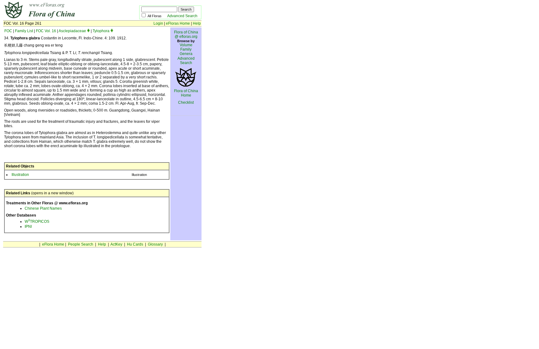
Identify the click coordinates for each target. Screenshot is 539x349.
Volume (186, 45)
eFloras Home (178, 23)
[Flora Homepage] (61, 18)
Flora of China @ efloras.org (186, 34)
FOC (8, 31)
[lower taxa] (88, 31)
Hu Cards (135, 244)
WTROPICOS (37, 221)
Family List (24, 31)
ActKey (116, 244)
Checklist (186, 102)
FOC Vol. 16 (46, 31)
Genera (186, 54)
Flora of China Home (186, 93)
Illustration (20, 174)
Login (158, 23)
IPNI (28, 226)
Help (197, 23)
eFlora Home (53, 244)
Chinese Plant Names (43, 208)
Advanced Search (182, 16)
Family (186, 49)
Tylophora (101, 31)
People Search (80, 244)
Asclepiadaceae (72, 31)
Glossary (155, 244)
